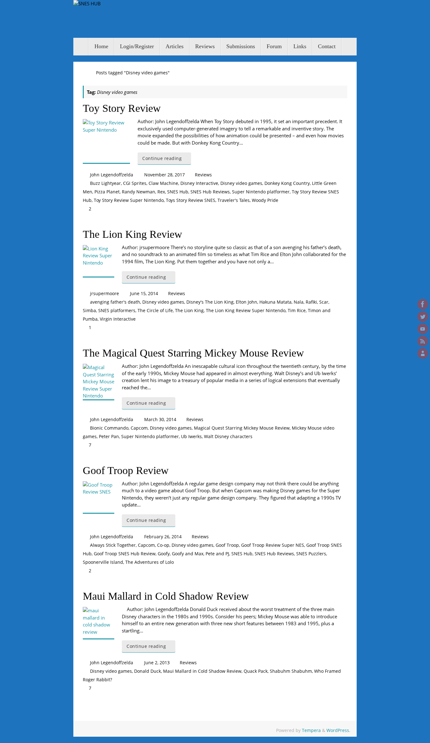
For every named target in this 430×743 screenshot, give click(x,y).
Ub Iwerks (191, 436)
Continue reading (162, 158)
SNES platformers (116, 310)
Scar (323, 302)
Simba (89, 310)
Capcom (139, 428)
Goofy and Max (187, 554)
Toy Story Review (122, 108)
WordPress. (338, 730)
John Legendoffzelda (111, 175)
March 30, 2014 (160, 419)
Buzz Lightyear (105, 183)
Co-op (163, 545)
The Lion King (189, 310)
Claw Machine (163, 183)
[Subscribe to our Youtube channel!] (422, 328)
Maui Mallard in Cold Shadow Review (166, 596)
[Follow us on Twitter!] (422, 316)
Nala (298, 302)
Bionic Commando (109, 428)
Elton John (246, 302)
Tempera (311, 730)
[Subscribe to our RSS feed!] (422, 341)
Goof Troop (227, 545)
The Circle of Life (155, 310)
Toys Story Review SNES (190, 200)
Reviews (203, 175)
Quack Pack (256, 671)
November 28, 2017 (164, 175)
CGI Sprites (134, 183)
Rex (161, 192)
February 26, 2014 (163, 537)
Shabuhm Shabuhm (291, 671)
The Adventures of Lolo (149, 562)
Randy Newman (138, 192)
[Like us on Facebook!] (422, 304)
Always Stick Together (113, 545)
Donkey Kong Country (287, 183)
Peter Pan (109, 436)
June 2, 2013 (157, 663)
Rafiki (311, 302)
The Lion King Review (132, 234)
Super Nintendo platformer (261, 192)
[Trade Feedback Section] (422, 353)
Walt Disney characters (228, 436)
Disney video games (241, 183)
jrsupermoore (104, 293)
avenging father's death (115, 302)
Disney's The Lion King (210, 302)
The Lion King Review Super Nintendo (246, 310)
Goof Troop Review (126, 470)
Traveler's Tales (234, 200)
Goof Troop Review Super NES (272, 545)
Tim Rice (297, 310)
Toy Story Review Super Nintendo (129, 200)
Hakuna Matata (275, 302)
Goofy (164, 554)
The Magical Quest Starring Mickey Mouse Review (193, 353)
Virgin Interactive (118, 319)
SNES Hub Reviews (210, 192)
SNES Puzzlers (311, 554)
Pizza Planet (107, 192)
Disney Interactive (199, 183)
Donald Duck (147, 671)
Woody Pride (265, 200)
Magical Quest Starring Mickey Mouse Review (242, 428)
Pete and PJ (217, 554)
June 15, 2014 (144, 293)
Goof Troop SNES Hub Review (125, 554)
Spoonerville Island (103, 562)
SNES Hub (177, 192)
